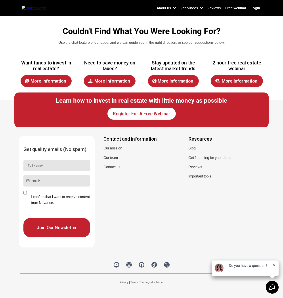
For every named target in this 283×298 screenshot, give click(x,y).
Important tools (199, 176)
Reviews (195, 167)
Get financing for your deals (209, 158)
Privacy (124, 282)
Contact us (111, 167)
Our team (110, 158)
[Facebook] (141, 264)
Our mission (112, 148)
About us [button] (164, 8)
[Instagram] (129, 264)
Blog (192, 148)
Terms (134, 282)
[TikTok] (154, 264)
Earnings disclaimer (152, 282)
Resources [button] (189, 8)
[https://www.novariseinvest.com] (34, 8)
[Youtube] (116, 264)
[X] (167, 264)
